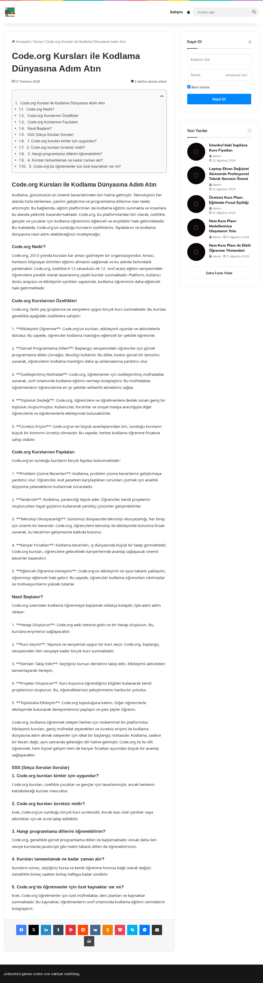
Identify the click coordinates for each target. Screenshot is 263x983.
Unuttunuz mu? (236, 75)
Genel (38, 41)
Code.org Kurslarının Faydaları (52, 122)
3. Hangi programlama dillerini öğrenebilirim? (64, 153)
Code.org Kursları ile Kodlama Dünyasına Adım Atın (62, 103)
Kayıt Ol (219, 99)
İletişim (176, 12)
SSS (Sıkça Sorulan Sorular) (50, 134)
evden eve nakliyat (48, 974)
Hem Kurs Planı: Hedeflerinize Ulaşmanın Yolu (223, 226)
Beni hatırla (200, 87)
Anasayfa (23, 41)
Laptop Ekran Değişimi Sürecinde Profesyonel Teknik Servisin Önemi (229, 174)
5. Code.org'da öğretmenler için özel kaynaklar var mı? (75, 166)
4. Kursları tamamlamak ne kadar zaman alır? (65, 160)
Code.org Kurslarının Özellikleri (52, 115)
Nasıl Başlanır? (39, 128)
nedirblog (71, 974)
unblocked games (18, 974)
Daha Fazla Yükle (219, 273)
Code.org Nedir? (40, 109)
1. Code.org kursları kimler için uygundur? (62, 141)
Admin (217, 156)
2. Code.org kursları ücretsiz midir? (56, 147)
